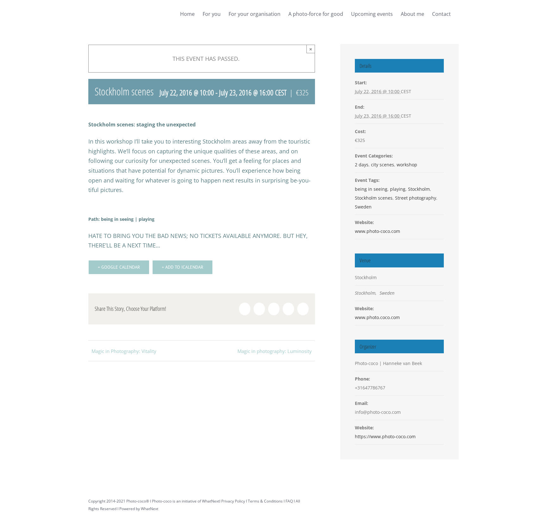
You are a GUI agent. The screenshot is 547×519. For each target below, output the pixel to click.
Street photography (415, 198)
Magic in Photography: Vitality (123, 351)
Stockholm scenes (374, 198)
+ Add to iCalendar (182, 267)
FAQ (289, 501)
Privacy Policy (233, 501)
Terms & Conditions (265, 501)
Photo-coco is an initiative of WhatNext (185, 501)
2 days (361, 165)
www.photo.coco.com (377, 317)
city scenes (382, 165)
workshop (407, 165)
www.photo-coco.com (377, 231)
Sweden (363, 207)
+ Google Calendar (119, 267)
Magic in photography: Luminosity (274, 351)
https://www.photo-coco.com (385, 436)
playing (398, 189)
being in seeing (371, 189)
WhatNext (149, 508)
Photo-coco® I (139, 501)
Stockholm (419, 189)
